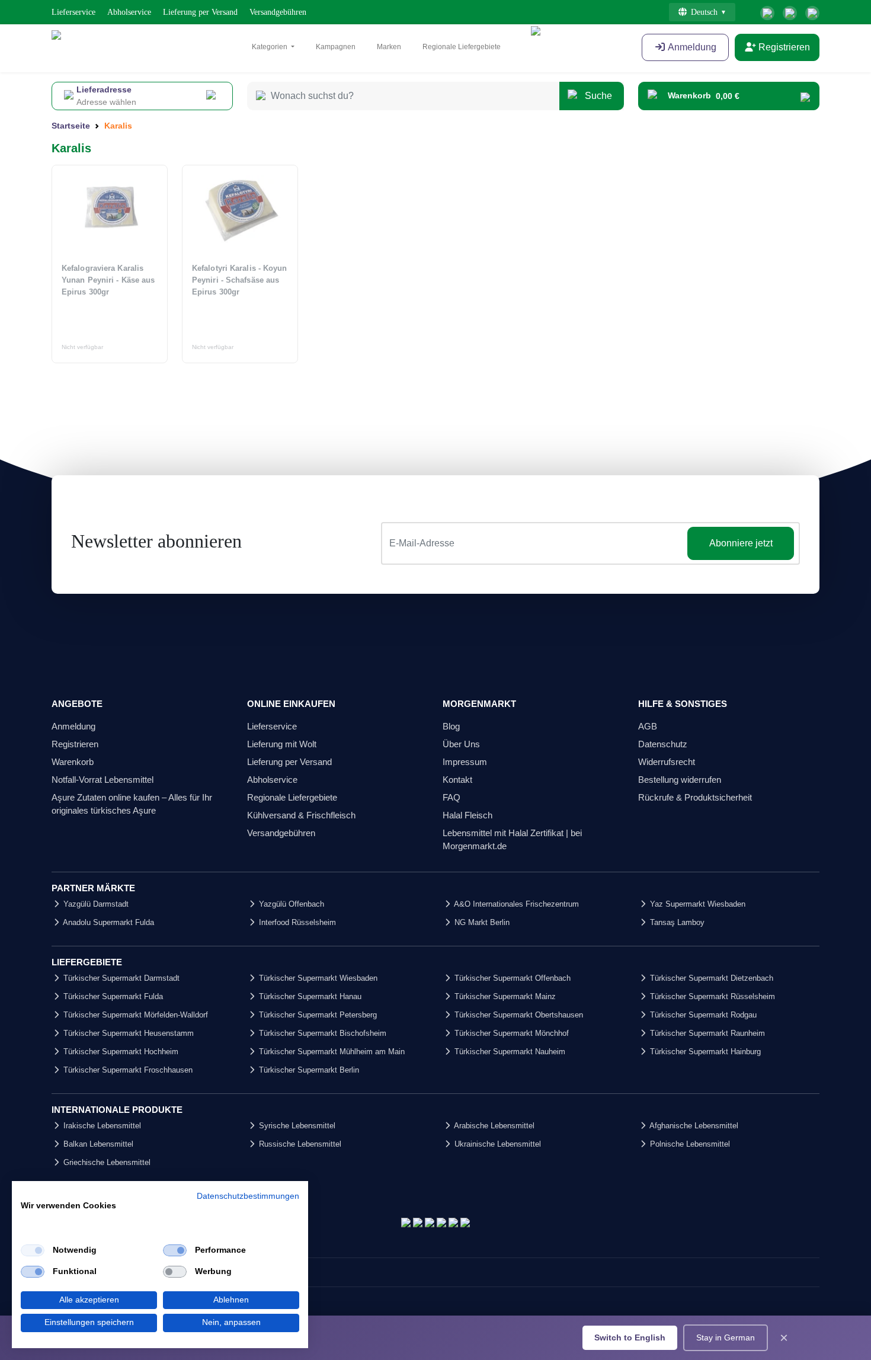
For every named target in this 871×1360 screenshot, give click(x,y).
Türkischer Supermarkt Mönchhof (510, 1033)
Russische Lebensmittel (299, 1144)
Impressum (465, 762)
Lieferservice (73, 12)
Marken (389, 47)
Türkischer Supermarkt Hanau (309, 996)
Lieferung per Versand (200, 12)
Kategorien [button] (270, 47)
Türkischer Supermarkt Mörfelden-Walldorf (134, 1014)
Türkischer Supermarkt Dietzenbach (710, 978)
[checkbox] (32, 1250)
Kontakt (457, 780)
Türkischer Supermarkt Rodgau (702, 1014)
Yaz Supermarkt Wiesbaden (696, 904)
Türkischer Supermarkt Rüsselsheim (711, 996)
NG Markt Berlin (481, 922)
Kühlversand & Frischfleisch (301, 815)
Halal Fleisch (467, 815)
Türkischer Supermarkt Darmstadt (120, 978)
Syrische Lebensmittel (296, 1125)
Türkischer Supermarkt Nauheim (508, 1051)
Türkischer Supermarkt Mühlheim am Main (331, 1051)
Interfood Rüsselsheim (296, 922)
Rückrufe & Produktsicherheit (695, 797)
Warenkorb (73, 762)
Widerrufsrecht (666, 762)
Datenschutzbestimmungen (248, 1196)
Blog (451, 726)
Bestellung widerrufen (679, 780)
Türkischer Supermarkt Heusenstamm (127, 1033)
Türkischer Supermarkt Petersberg (317, 1014)
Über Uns (461, 744)
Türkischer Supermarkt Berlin (308, 1069)
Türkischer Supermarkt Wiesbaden (317, 978)
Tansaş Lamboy (676, 922)
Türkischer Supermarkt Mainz (504, 996)
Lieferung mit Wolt (281, 744)
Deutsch (704, 12)
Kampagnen (336, 47)
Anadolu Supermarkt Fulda (107, 922)
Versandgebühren (277, 12)
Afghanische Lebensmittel (693, 1125)
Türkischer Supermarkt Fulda (112, 996)
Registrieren (783, 47)
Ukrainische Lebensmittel (496, 1144)
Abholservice (129, 12)
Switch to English (629, 1337)
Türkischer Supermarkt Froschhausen (127, 1069)
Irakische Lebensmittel (101, 1125)
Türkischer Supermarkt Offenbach (511, 978)
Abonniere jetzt (741, 543)
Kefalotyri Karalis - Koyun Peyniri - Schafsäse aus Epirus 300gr (239, 280)
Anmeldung (691, 47)
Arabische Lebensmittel (493, 1125)
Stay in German (725, 1337)
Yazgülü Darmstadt (95, 904)
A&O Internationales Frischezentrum (515, 904)
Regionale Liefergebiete (461, 47)
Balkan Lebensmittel (97, 1144)
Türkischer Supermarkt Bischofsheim (321, 1033)
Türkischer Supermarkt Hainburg (704, 1051)
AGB (647, 726)
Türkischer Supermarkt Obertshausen (517, 1014)
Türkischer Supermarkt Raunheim (706, 1033)
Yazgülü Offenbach (290, 904)
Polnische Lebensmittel (689, 1144)
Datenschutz (662, 744)
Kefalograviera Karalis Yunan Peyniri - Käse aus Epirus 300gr (108, 280)
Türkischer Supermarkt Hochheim (119, 1051)
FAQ (451, 797)
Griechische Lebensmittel (105, 1162)
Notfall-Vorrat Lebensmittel (102, 780)
